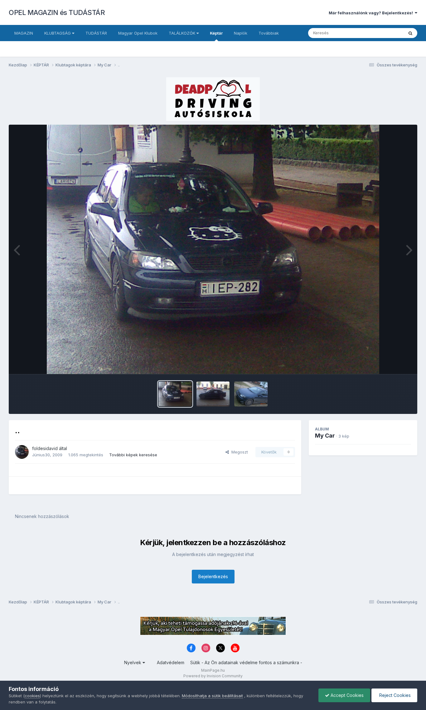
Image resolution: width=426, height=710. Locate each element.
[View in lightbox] (213, 249)
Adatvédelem (170, 662)
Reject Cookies (394, 695)
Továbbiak (269, 33)
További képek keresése (133, 454)
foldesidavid (45, 448)
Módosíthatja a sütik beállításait (212, 695)
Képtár (216, 33)
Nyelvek (133, 662)
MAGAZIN (23, 33)
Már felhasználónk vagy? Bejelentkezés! (372, 12)
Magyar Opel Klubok (137, 33)
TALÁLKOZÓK (182, 33)
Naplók (240, 33)
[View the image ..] (175, 393)
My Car (325, 435)
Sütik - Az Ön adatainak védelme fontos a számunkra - (246, 662)
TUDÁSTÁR (96, 33)
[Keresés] (410, 33)
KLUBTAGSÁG (58, 33)
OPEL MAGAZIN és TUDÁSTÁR (57, 12)
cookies (32, 695)
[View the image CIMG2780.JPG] (251, 393)
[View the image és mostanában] (213, 393)
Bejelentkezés (213, 576)
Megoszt (238, 451)
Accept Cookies (346, 695)
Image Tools (391, 362)
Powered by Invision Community (213, 676)
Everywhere (384, 33)
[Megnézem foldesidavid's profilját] (22, 452)
